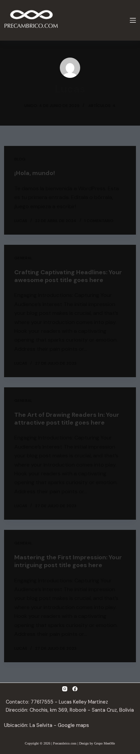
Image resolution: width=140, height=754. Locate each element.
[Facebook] (74, 688)
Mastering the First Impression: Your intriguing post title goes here (68, 561)
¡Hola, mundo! (34, 173)
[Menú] (133, 20)
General (23, 258)
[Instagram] (64, 688)
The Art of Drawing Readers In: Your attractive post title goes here (66, 419)
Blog (19, 159)
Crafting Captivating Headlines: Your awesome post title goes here (68, 276)
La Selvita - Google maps (59, 725)
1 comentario (98, 220)
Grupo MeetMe (104, 743)
